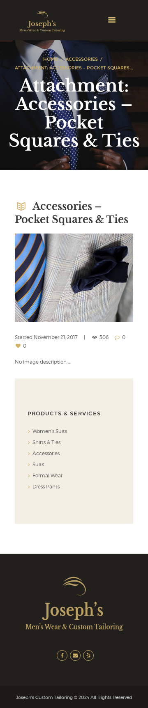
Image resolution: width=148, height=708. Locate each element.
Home (50, 59)
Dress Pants (46, 486)
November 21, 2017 (56, 337)
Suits (38, 464)
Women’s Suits (49, 431)
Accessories (81, 59)
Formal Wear (47, 475)
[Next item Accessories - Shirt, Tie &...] (103, 278)
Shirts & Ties (46, 442)
